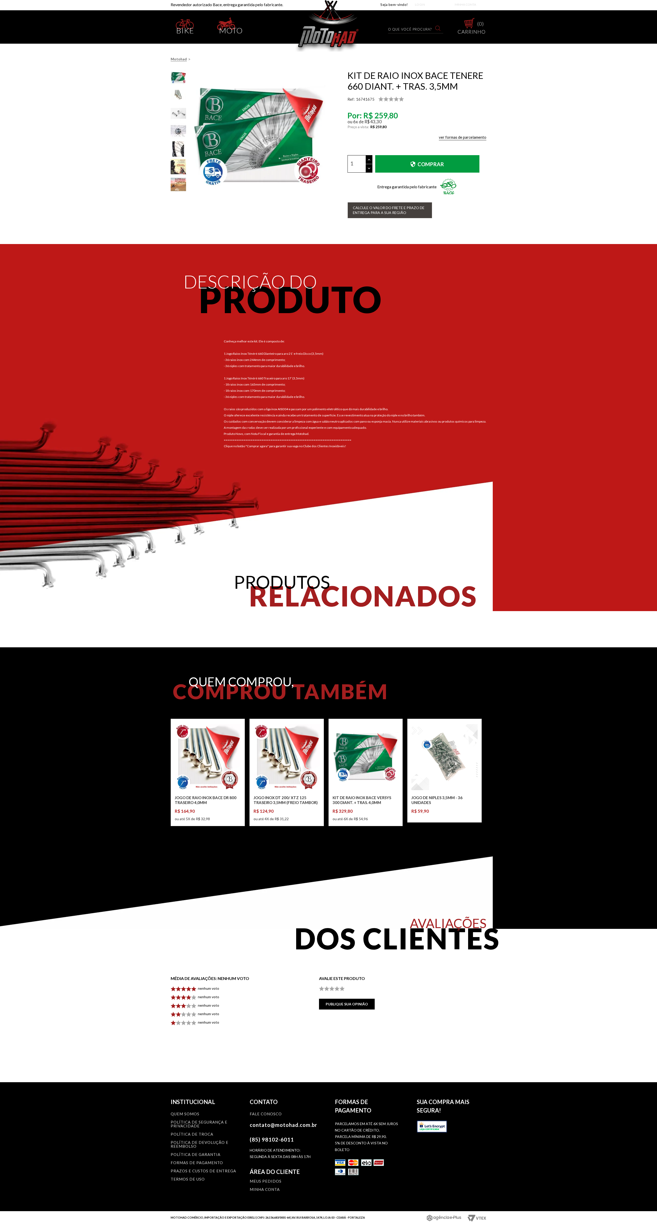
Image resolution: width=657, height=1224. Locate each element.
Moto (231, 29)
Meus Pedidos (266, 1181)
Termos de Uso (188, 1179)
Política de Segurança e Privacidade (199, 1124)
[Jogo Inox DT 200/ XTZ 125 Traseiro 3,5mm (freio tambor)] (287, 757)
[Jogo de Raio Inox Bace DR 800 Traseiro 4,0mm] (208, 757)
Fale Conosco (266, 1114)
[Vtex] (476, 1218)
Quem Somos (185, 1114)
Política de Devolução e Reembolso (199, 1144)
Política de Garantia (195, 1155)
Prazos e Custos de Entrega (203, 1171)
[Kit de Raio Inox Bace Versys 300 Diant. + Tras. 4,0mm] (366, 757)
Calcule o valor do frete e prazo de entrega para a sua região (388, 209)
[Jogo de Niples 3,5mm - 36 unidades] (444, 757)
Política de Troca (192, 1134)
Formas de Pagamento (197, 1163)
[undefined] (258, 136)
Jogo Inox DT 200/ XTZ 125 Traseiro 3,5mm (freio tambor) (286, 800)
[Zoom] (178, 77)
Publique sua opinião (347, 1004)
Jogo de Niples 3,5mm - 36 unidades (436, 800)
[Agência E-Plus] (444, 1217)
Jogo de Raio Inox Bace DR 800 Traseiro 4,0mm (205, 800)
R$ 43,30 (373, 121)
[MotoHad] (328, 26)
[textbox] (412, 29)
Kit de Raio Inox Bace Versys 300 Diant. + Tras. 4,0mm (362, 800)
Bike (185, 29)
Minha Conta (465, 4)
